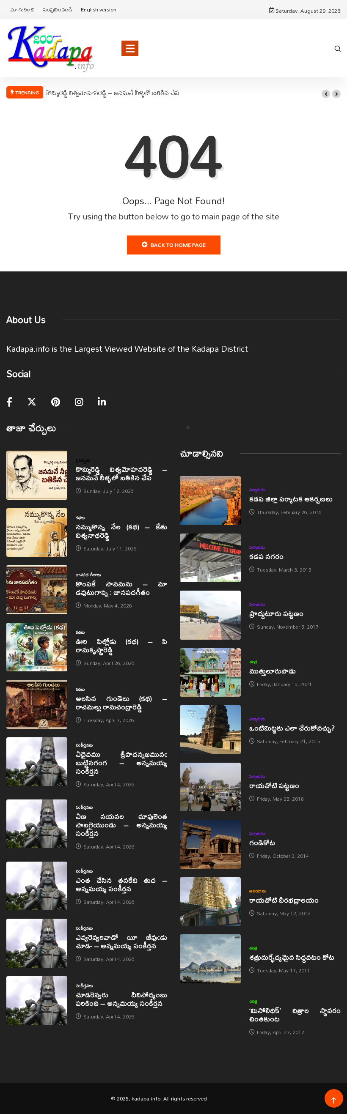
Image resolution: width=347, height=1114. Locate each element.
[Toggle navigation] (129, 48)
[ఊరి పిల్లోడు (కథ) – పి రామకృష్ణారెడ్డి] (36, 647)
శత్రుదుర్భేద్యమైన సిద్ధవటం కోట (291, 957)
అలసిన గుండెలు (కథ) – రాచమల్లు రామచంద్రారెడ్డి (121, 702)
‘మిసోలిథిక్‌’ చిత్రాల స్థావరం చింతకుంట (295, 1014)
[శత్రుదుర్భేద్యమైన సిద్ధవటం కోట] (210, 958)
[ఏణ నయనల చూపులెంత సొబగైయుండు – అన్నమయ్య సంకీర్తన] (36, 824)
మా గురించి (23, 9)
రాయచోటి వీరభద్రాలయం (284, 900)
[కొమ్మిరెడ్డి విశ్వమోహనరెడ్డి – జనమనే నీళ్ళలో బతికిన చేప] (36, 475)
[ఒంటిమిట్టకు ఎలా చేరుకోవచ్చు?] (210, 729)
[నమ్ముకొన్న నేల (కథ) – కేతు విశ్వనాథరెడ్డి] (36, 532)
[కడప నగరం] (210, 558)
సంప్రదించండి (57, 9)
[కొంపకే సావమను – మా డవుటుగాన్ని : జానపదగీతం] (36, 589)
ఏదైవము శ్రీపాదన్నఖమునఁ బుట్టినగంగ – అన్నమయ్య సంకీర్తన (121, 762)
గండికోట (262, 842)
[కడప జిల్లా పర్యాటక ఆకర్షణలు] (210, 500)
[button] (326, 94)
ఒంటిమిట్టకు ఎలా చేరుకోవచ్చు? (292, 728)
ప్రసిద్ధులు (83, 460)
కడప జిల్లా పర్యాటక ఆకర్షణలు (291, 499)
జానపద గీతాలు (88, 574)
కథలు (80, 517)
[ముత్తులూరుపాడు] (210, 672)
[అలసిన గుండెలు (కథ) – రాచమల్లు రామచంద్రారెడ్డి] (36, 704)
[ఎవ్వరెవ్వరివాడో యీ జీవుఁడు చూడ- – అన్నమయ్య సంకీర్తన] (36, 943)
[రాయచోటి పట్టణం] (210, 787)
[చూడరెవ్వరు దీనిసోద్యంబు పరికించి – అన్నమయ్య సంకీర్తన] (36, 1000)
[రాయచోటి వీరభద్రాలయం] (210, 901)
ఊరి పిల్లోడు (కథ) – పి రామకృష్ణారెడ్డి (121, 645)
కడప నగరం (266, 556)
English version (98, 9)
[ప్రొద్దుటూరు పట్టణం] (210, 615)
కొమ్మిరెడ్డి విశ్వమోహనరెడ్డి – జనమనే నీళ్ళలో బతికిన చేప (112, 92)
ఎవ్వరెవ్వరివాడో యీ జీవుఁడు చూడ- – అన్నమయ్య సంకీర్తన (121, 941)
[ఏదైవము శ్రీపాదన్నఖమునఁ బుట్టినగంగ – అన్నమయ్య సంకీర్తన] (36, 761)
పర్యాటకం (257, 489)
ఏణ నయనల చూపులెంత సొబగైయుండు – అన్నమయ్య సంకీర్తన (121, 824)
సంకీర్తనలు (84, 745)
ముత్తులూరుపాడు (272, 671)
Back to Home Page (178, 244)
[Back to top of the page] (333, 1101)
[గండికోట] (210, 844)
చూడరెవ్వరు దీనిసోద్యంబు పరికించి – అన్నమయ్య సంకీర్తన (121, 999)
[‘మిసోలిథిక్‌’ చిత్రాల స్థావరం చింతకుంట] (210, 1016)
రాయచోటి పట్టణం (274, 785)
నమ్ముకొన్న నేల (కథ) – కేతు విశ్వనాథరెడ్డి (121, 531)
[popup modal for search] (338, 48)
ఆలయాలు (257, 891)
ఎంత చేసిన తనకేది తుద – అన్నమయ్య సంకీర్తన (121, 884)
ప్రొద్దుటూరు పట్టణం (276, 613)
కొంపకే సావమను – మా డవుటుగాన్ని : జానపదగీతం (121, 588)
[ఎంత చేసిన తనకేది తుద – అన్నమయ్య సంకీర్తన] (36, 886)
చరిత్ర (253, 661)
